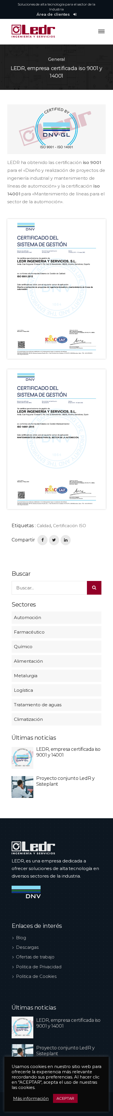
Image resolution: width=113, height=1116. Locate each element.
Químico (23, 646)
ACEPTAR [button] (65, 1098)
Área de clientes (54, 14)
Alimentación (28, 661)
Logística (23, 690)
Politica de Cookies (36, 976)
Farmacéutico (29, 632)
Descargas (27, 947)
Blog (21, 937)
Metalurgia (25, 675)
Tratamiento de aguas (37, 704)
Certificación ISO (69, 525)
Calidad (44, 525)
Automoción (27, 617)
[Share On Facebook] (42, 540)
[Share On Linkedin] (66, 540)
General (56, 59)
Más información (31, 1098)
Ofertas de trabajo (35, 957)
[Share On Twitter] (54, 540)
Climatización (28, 719)
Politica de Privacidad (38, 966)
